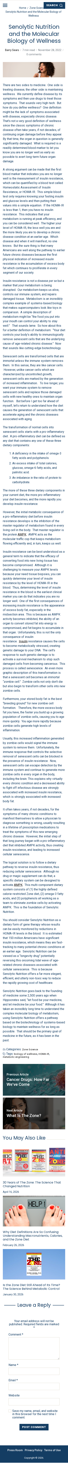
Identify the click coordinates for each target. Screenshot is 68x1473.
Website (14, 1395)
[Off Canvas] (5, 5)
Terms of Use (52, 1450)
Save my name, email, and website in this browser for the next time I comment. (35, 1414)
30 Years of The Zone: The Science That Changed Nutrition (32, 1184)
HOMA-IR (44, 1054)
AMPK (22, 534)
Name (13, 1365)
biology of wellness (25, 1054)
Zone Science (30, 1049)
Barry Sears (12, 50)
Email (13, 1380)
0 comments (34, 54)
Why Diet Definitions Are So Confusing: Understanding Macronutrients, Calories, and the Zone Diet (33, 1235)
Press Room (15, 1450)
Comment (15, 1334)
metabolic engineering (16, 1057)
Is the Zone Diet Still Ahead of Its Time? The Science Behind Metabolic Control (31, 1287)
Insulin (23, 641)
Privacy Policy (33, 1450)
